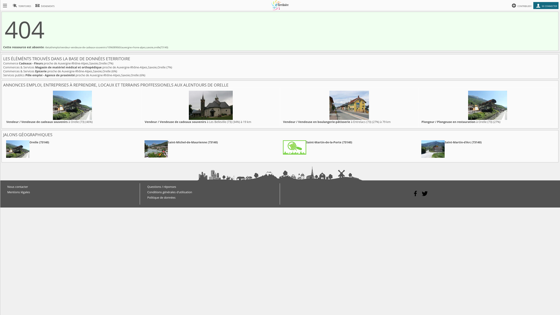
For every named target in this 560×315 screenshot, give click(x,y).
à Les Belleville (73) (188, 122)
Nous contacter (17, 187)
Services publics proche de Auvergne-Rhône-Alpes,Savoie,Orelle (71, 75)
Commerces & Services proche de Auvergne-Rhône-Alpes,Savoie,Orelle (84, 67)
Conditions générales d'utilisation (169, 192)
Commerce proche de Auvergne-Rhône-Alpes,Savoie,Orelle (55, 63)
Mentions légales (18, 192)
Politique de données (161, 198)
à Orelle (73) (45, 122)
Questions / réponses (161, 187)
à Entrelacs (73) (327, 122)
